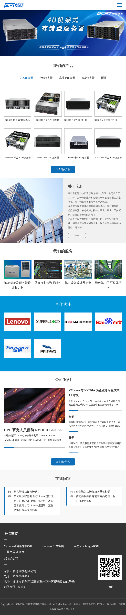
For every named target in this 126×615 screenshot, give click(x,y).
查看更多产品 (63, 169)
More (76, 235)
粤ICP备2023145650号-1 (95, 604)
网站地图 (111, 604)
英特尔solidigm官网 (86, 546)
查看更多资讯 (63, 461)
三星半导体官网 (14, 552)
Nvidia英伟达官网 (52, 546)
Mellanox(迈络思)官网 (18, 546)
